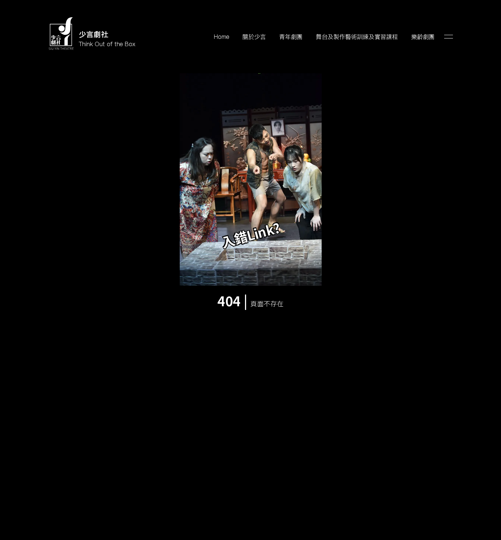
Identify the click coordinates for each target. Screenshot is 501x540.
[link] (91, 34)
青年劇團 (291, 37)
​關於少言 (254, 37)
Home (221, 37)
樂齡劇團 (423, 37)
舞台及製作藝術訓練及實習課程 (357, 37)
